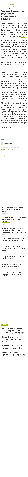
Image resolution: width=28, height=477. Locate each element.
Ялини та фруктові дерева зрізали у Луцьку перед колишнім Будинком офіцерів (13, 330)
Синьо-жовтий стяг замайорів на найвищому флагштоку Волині (13, 239)
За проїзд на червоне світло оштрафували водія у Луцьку (11, 274)
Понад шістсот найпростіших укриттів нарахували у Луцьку (12, 266)
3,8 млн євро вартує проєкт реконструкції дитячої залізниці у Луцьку (13, 248)
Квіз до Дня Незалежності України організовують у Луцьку (12, 339)
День (23, 37)
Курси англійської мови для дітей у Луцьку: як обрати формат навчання (14, 219)
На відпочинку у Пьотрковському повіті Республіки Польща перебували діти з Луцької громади (14, 230)
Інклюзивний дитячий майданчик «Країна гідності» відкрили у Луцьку (13, 209)
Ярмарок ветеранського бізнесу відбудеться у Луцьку (13, 257)
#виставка (3, 139)
